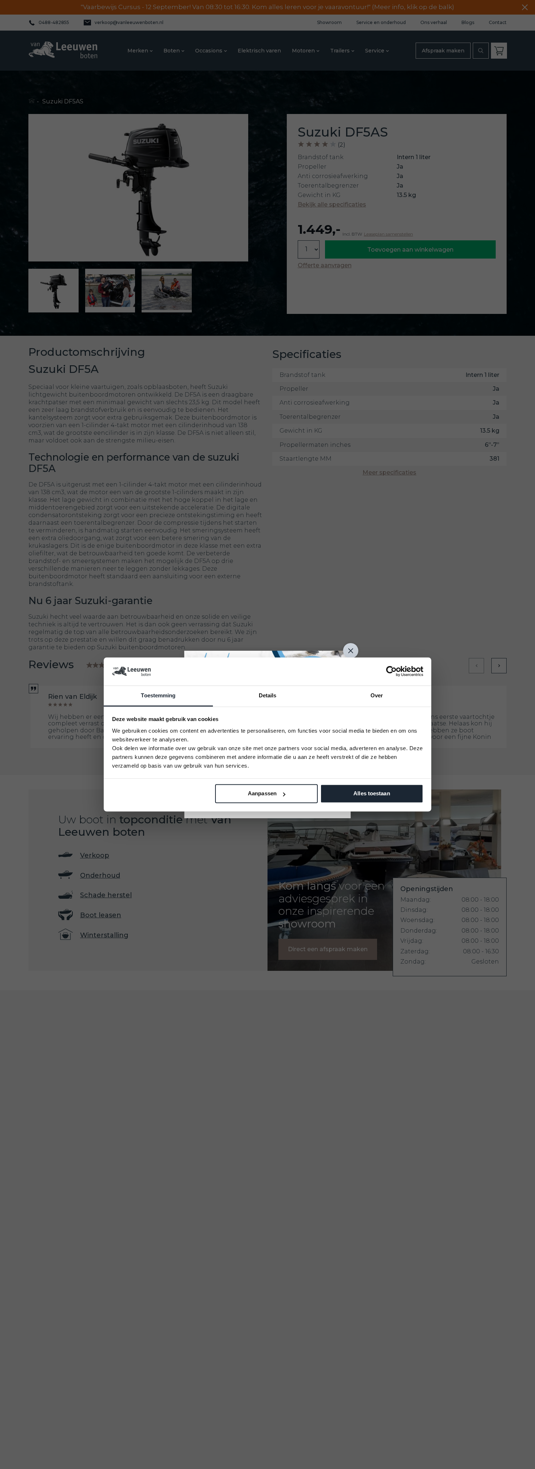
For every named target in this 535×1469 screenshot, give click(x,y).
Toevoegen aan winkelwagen (410, 249)
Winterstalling (104, 935)
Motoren (303, 50)
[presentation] (476, 665)
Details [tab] (268, 695)
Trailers (340, 50)
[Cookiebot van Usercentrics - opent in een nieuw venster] (391, 671)
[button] (53, 290)
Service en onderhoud (381, 22)
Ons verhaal (433, 22)
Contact (498, 22)
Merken (137, 50)
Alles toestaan (371, 794)
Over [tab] (376, 695)
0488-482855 (54, 22)
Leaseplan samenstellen (388, 234)
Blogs (467, 22)
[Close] (350, 650)
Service (374, 50)
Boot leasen (100, 915)
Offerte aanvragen (325, 265)
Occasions (208, 50)
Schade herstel (106, 895)
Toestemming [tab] (158, 695)
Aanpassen (262, 794)
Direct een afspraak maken (328, 949)
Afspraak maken (443, 51)
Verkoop (94, 855)
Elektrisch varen (259, 50)
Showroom (329, 22)
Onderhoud (100, 875)
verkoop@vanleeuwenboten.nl (129, 22)
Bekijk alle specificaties (332, 205)
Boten (171, 50)
